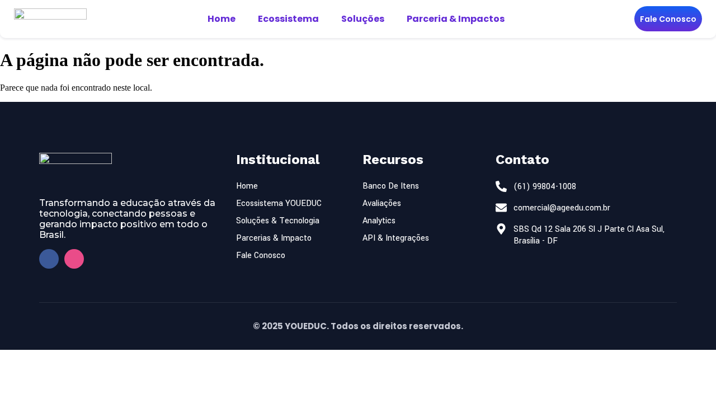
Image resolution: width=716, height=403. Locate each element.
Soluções (362, 18)
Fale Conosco (668, 19)
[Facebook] (49, 259)
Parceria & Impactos (456, 18)
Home (221, 18)
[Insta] (74, 259)
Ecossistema (288, 18)
